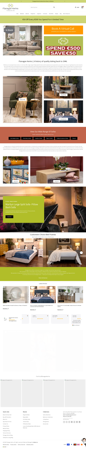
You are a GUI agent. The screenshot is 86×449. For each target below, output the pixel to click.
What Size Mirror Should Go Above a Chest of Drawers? (15, 305)
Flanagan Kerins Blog (8, 435)
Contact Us (5, 424)
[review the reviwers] (25, 315)
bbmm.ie (35, 442)
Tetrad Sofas (26, 421)
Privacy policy (13, 444)
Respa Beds (25, 417)
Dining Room (46, 421)
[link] (15, 170)
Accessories (45, 424)
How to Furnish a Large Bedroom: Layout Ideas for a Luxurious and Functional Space (41, 306)
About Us (5, 419)
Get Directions (66, 419)
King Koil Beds (26, 414)
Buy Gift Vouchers (7, 417)
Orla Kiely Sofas (26, 419)
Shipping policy (29, 444)
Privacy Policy (6, 426)
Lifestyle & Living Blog (8, 437)
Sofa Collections (46, 414)
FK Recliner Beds (27, 424)
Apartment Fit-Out (7, 421)
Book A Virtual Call (7, 414)
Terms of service (21, 444)
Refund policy (6, 444)
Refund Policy (6, 428)
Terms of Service (7, 433)
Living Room (46, 419)
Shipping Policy (6, 430)
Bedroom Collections (48, 417)
